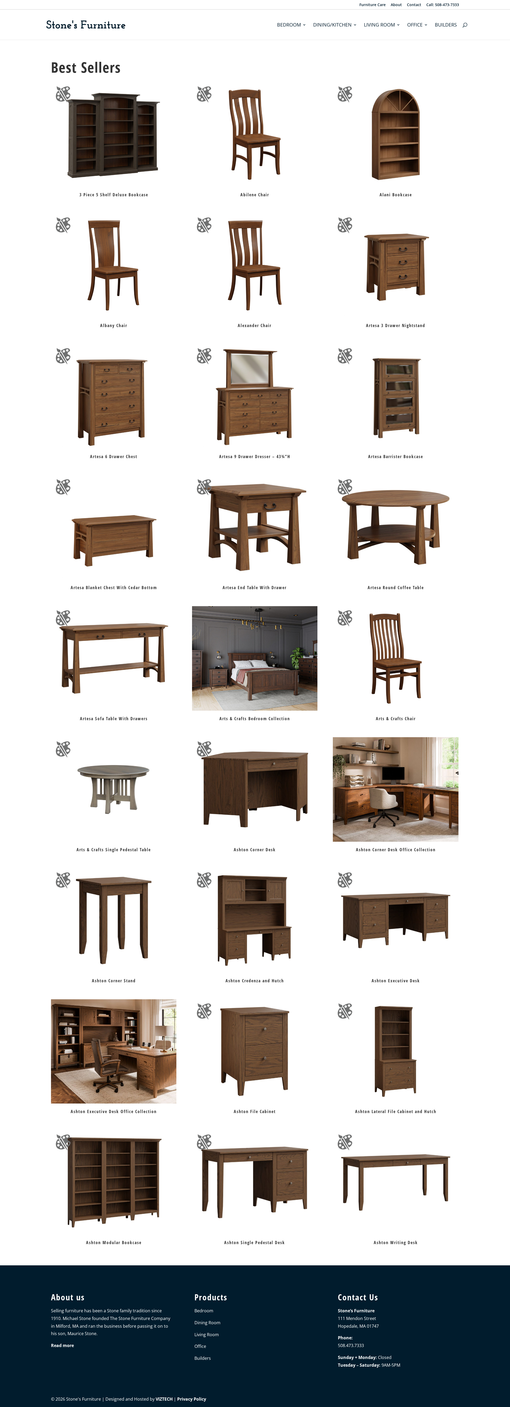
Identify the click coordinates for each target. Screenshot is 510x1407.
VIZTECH (164, 1399)
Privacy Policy (191, 1399)
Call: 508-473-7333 (442, 5)
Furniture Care (372, 5)
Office (415, 25)
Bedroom (289, 25)
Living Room (379, 25)
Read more (62, 1345)
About (396, 5)
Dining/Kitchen (332, 25)
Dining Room (207, 1323)
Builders (446, 25)
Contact (414, 5)
